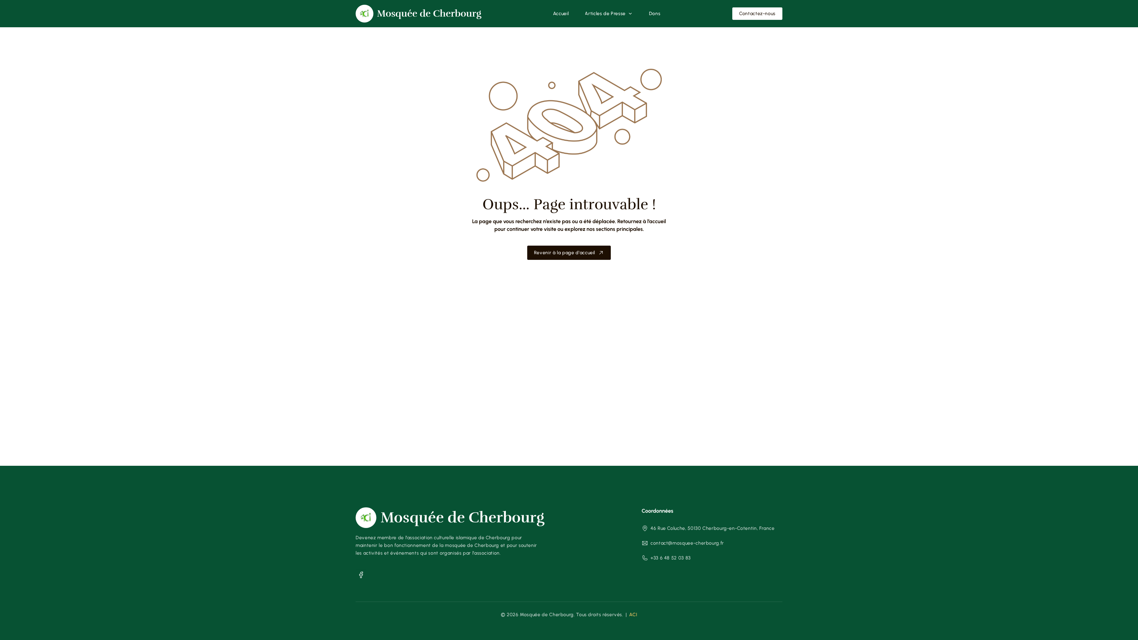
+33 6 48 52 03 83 (670, 558)
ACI (633, 614)
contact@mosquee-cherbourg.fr (687, 543)
